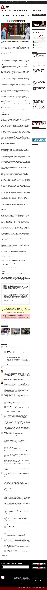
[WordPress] (43, 3)
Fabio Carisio (41, 132)
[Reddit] (34, 3)
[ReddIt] (16, 21)
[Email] (18, 21)
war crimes (25, 238)
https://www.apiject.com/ (8, 490)
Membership (24, 1)
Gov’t (3, 10)
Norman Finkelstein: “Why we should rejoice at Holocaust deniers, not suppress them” (38, 101)
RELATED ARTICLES (4, 326)
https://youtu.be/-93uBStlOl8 (9, 480)
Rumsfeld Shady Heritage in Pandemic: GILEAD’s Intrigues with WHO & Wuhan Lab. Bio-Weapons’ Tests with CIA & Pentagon (5, 337)
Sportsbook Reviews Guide (11, 589)
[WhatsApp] (12, 21)
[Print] (20, 21)
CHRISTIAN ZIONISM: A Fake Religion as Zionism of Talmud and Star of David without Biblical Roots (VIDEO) (39, 115)
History (10, 10)
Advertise (33, 1)
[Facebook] (31, 3)
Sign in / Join (10, 1)
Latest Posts (35, 52)
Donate (21, 1)
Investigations (15, 10)
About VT (13, 1)
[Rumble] (36, 3)
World (31, 10)
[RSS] (37, 3)
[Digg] (24, 21)
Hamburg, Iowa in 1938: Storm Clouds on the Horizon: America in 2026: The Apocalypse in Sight (39, 107)
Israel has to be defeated (24, 335)
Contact (36, 1)
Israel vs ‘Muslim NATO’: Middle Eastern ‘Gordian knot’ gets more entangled (39, 82)
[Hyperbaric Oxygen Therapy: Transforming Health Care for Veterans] (15, 331)
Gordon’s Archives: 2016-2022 (8, 300)
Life (20, 10)
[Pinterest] (10, 21)
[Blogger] (30, 3)
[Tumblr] (22, 21)
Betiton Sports (17, 589)
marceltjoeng (6, 346)
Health (6, 10)
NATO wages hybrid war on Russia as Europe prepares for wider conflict (39, 88)
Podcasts (35, 10)
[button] (45, 10)
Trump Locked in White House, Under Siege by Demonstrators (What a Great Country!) (23, 322)
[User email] (6, 303)
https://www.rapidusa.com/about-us (10, 520)
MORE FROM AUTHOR (11, 326)
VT (23, 279)
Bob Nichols (40, 134)
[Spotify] (39, 3)
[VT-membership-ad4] (39, 26)
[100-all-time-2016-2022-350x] (39, 569)
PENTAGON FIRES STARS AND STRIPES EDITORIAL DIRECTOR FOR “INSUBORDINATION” (38, 70)
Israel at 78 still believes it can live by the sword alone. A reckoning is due (39, 94)
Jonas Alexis (37, 130)
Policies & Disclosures (14, 312)
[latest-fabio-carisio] (39, 124)
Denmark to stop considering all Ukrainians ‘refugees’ (39, 76)
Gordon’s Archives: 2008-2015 (8, 298)
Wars (27, 10)
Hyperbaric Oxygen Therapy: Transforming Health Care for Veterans (15, 336)
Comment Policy (21, 312)
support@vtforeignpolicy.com (20, 583)
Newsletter (27, 1)
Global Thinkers (35, 144)
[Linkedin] (14, 21)
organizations (13, 238)
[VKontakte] (42, 3)
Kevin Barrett (9, 406)
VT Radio (39, 10)
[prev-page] (1, 340)
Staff (15, 1)
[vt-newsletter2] (39, 141)
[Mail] (33, 3)
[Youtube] (45, 3)
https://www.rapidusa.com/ (8, 513)
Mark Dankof (42, 133)
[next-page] (3, 340)
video (14, 221)
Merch (30, 1)
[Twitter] (40, 3)
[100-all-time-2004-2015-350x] (39, 564)
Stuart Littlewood (34, 134)
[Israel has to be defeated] (25, 331)
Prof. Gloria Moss (37, 133)
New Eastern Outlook (10, 280)
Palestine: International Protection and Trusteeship (7, 322)
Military (23, 10)
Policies (18, 1)
